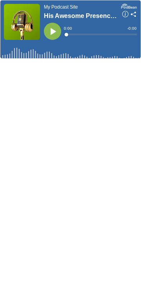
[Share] (133, 15)
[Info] (125, 15)
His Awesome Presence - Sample (80, 16)
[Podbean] (129, 5)
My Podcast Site (61, 7)
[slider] (101, 34)
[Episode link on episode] (22, 22)
